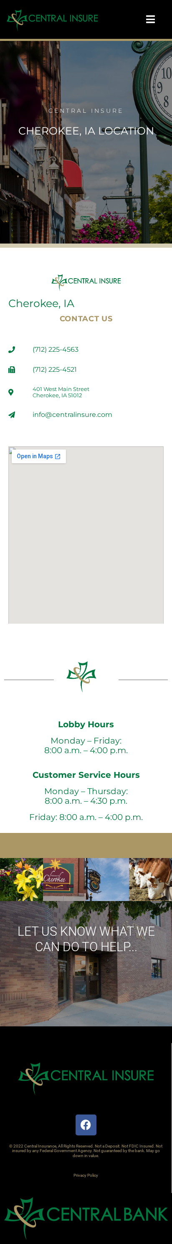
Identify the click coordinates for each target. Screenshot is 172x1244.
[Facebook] (86, 1125)
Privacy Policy (85, 1175)
